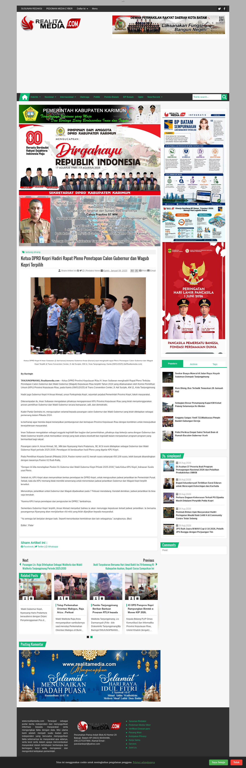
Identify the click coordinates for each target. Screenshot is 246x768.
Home (24, 97)
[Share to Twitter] (43, 589)
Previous (21, 586)
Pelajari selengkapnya (144, 762)
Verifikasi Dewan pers (139, 729)
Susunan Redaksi (137, 721)
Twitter (219, 8)
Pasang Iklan (135, 732)
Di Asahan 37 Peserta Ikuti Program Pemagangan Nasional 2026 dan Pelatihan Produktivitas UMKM (197, 469)
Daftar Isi (81, 8)
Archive (193, 364)
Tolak (236, 762)
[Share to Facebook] (38, 589)
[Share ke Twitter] (81, 270)
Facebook (224, 8)
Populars (172, 363)
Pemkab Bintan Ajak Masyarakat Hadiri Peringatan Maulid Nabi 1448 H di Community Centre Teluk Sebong (199, 515)
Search (224, 97)
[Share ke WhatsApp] (83, 270)
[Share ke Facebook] (78, 270)
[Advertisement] (169, 65)
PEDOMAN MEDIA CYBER (59, 8)
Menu (95, 8)
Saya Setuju (218, 762)
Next (155, 586)
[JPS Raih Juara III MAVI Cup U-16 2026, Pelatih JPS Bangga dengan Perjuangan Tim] (168, 529)
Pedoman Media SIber (140, 725)
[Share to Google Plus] (47, 589)
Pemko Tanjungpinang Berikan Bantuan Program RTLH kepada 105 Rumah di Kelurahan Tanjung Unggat (106, 612)
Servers (132, 744)
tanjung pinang (33, 252)
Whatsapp (53, 546)
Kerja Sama (134, 740)
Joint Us (133, 747)
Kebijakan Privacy (137, 736)
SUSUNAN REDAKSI (31, 8)
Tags (215, 364)
